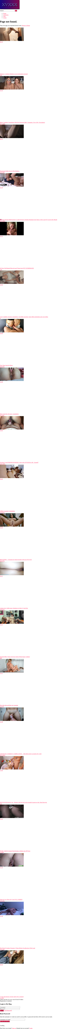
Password (2, 1008)
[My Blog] (10, 9)
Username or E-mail (5, 1019)
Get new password (5, 1021)
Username (2, 1007)
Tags (4, 16)
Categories (5, 15)
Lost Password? (8, 1010)
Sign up (14, 1028)
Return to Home (26, 25)
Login (2, 1010)
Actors (4, 17)
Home (4, 13)
